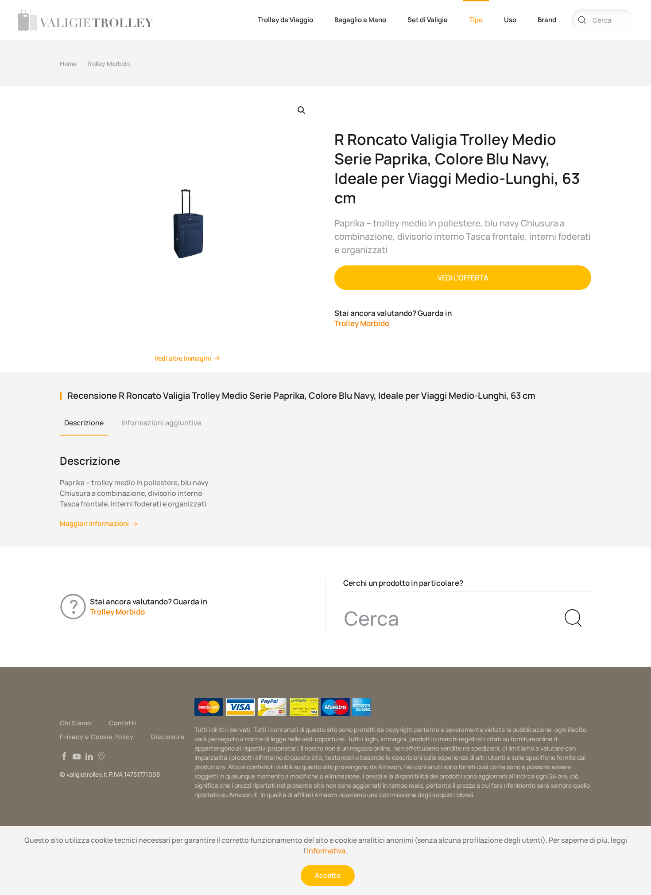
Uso (510, 19)
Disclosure (167, 736)
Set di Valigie (427, 19)
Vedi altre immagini (183, 358)
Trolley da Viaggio (285, 19)
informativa (326, 851)
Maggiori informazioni (94, 523)
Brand (547, 19)
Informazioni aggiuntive (161, 423)
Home (68, 63)
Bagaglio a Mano (360, 19)
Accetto (328, 875)
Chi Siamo (75, 723)
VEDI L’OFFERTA (463, 278)
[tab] (79, 423)
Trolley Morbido (108, 63)
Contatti (122, 723)
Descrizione (84, 423)
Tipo (476, 19)
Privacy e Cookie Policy (96, 736)
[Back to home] (87, 20)
